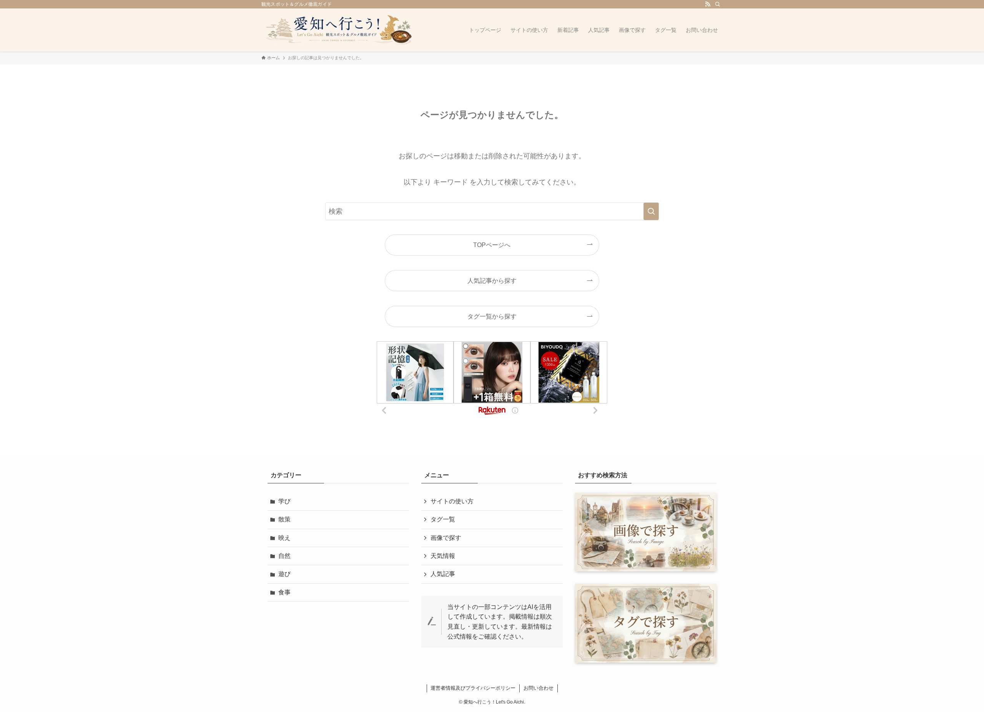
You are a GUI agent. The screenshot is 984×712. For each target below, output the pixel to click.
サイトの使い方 (452, 501)
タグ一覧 (442, 519)
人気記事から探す (492, 280)
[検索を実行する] (651, 211)
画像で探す (445, 537)
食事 (284, 592)
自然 (284, 556)
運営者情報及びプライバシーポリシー (472, 688)
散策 (284, 519)
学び (284, 501)
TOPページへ (491, 244)
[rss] (708, 4)
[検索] (718, 4)
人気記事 (442, 574)
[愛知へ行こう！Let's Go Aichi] (338, 30)
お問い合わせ (539, 688)
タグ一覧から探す (492, 316)
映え (284, 537)
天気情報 (442, 556)
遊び (284, 574)
